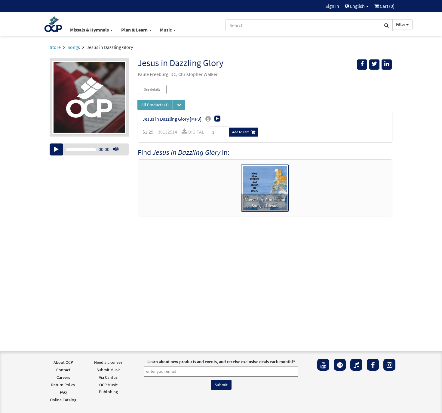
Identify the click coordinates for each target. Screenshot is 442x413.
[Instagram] (389, 365)
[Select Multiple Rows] (179, 105)
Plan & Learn (135, 30)
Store (55, 47)
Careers (63, 377)
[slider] (118, 155)
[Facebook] (373, 365)
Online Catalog (63, 399)
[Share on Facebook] (362, 64)
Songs (73, 47)
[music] (356, 365)
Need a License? (108, 362)
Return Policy (63, 384)
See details (152, 89)
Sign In (332, 6)
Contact (63, 369)
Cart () (386, 6)
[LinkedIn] (387, 64)
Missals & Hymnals (90, 30)
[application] (89, 149)
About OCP (63, 362)
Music (166, 30)
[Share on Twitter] (374, 64)
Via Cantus (108, 377)
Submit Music (108, 369)
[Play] (56, 149)
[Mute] (116, 149)
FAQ (63, 392)
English (357, 6)
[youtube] (323, 365)
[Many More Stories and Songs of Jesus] (265, 187)
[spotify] (340, 365)
